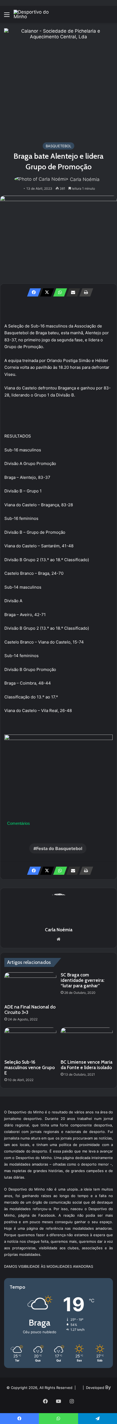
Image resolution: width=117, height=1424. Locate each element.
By (108, 1387)
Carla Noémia (85, 179)
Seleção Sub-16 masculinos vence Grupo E (29, 1067)
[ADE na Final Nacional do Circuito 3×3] (30, 987)
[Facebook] (32, 292)
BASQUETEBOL (58, 146)
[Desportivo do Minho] (35, 14)
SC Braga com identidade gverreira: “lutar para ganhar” (82, 980)
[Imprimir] (84, 292)
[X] (45, 292)
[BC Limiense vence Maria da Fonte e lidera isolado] (87, 1042)
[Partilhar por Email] (71, 292)
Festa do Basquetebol (59, 848)
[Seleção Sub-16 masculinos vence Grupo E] (30, 1042)
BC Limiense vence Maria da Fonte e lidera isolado (86, 1064)
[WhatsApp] (58, 292)
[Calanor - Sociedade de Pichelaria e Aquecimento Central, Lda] (58, 82)
